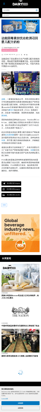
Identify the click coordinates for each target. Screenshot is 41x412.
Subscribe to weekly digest (9, 50)
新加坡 (4, 116)
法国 (32, 150)
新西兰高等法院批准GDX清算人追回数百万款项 (20, 356)
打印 (4, 205)
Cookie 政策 (4, 398)
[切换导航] (4, 4)
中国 (3, 140)
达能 (3, 99)
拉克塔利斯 (9, 135)
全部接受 (20, 403)
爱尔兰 (11, 110)
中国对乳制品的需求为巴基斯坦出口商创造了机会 (20, 326)
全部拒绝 (20, 408)
